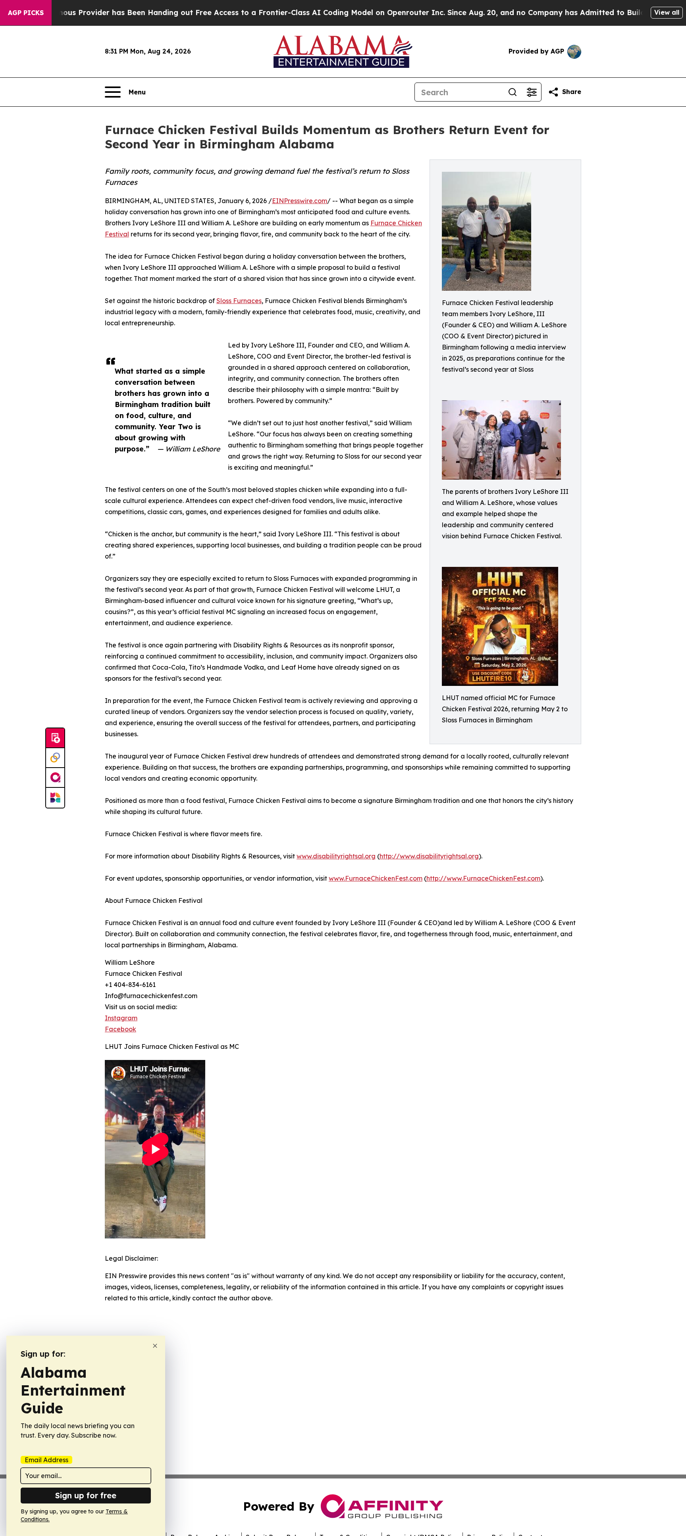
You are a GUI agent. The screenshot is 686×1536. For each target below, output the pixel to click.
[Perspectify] (55, 758)
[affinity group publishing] (55, 778)
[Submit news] (55, 738)
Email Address (46, 1460)
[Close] (155, 1346)
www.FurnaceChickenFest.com (375, 878)
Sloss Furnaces (239, 301)
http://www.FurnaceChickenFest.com (483, 878)
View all (666, 12)
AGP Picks (26, 13)
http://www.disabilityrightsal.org (429, 856)
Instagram (121, 1018)
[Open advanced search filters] (531, 92)
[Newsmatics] (55, 798)
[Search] (512, 92)
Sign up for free (85, 1495)
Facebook (120, 1029)
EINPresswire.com (299, 201)
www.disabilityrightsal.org (336, 856)
